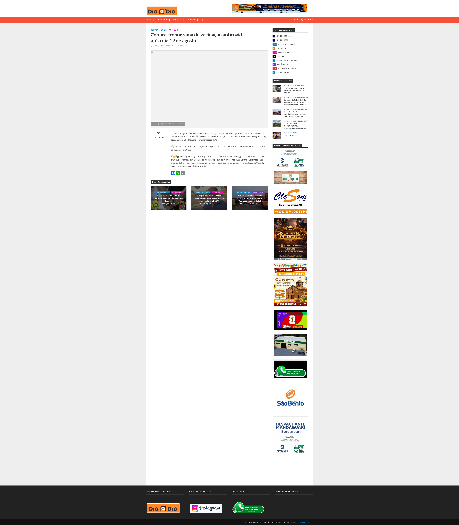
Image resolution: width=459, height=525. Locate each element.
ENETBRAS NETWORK (304, 522)
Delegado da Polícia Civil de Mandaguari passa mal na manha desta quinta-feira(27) (209, 198)
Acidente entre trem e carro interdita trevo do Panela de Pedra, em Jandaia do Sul (249, 198)
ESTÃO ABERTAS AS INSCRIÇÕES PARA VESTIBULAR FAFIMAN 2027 (295, 126)
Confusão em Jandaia (292, 135)
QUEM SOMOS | (163, 19)
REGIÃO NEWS (258, 192)
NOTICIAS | (177, 19)
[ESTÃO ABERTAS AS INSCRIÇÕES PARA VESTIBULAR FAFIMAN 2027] (277, 123)
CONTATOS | (192, 19)
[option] (290, 157)
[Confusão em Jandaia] (277, 135)
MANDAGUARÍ (173, 30)
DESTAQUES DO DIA (159, 30)
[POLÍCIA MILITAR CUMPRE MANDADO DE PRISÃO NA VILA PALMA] (277, 88)
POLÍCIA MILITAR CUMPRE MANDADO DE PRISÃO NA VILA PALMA (168, 198)
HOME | (150, 19)
